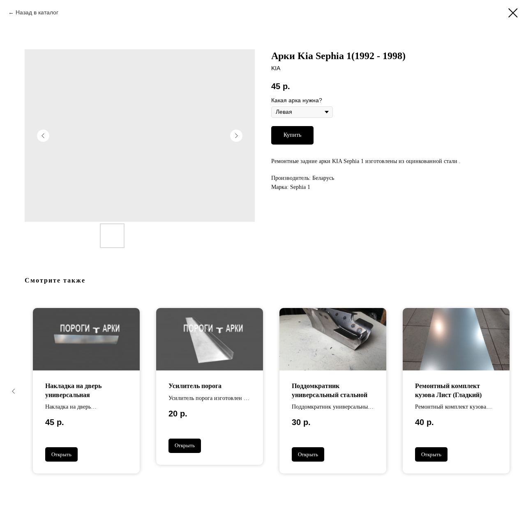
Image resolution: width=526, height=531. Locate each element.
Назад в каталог (37, 12)
